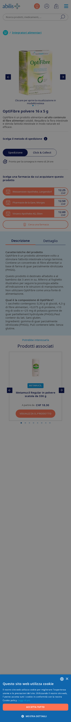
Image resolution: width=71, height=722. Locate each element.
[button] (35, 716)
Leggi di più (24, 700)
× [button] (67, 679)
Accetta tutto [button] (35, 707)
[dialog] (35, 361)
